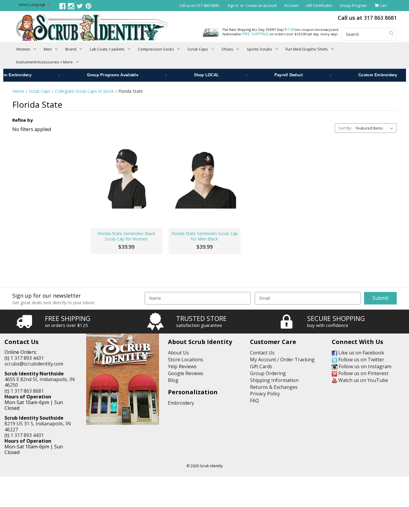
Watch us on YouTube (362, 380)
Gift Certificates (319, 5)
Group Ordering (268, 373)
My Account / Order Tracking (282, 359)
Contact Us (262, 352)
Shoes (227, 49)
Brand (70, 49)
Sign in (233, 5)
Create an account (261, 5)
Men (48, 49)
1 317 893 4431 (27, 358)
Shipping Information (274, 380)
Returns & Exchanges (274, 387)
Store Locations (185, 359)
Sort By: (345, 128)
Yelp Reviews (182, 366)
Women (23, 49)
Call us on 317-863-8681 (199, 5)
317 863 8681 (380, 17)
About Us (178, 352)
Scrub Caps (197, 49)
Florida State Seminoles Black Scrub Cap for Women (126, 236)
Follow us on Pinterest (362, 373)
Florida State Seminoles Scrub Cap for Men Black (204, 236)
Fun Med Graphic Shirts (307, 49)
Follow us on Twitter (360, 359)
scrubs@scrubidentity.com (33, 363)
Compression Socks (156, 49)
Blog (173, 380)
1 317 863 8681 (27, 391)
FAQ (254, 400)
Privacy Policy (265, 393)
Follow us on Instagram (364, 366)
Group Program (353, 5)
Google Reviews (185, 373)
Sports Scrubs (259, 49)
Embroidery (181, 403)
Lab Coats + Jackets (107, 49)
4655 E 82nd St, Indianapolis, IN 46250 (39, 382)
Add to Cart (126, 208)
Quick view (126, 177)
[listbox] (375, 128)
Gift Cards (261, 366)
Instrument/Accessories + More (44, 62)
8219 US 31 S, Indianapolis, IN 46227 (37, 426)
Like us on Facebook (360, 352)
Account (291, 5)
